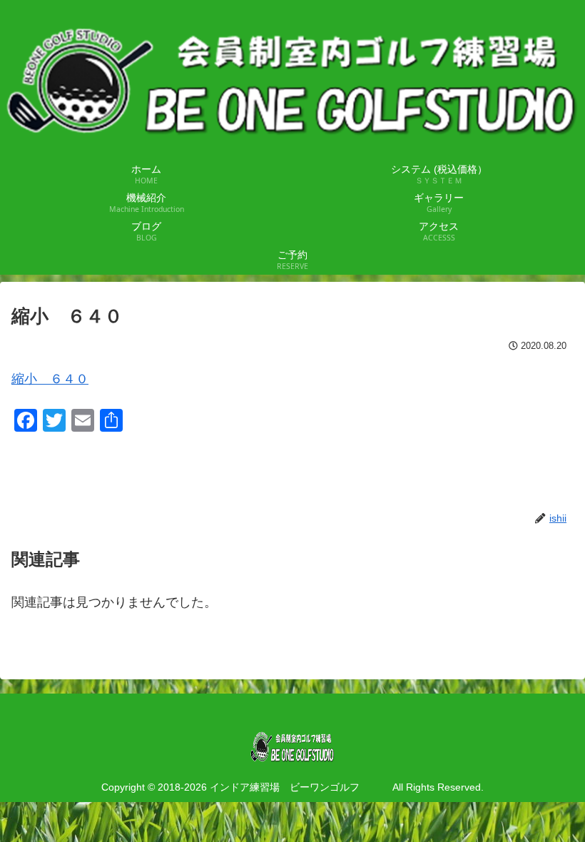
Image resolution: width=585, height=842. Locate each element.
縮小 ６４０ (49, 379)
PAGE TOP (558, 805)
